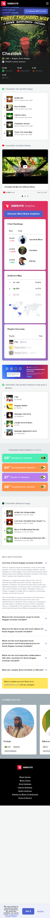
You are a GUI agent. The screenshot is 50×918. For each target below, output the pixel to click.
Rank (11, 231)
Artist (20, 231)
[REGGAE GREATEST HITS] (10, 432)
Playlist (11, 336)
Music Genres (25, 777)
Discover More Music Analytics (23, 213)
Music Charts (25, 780)
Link (21, 342)
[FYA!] (10, 398)
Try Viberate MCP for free (36, 11)
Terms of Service (25, 798)
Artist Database (25, 784)
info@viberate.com (11, 685)
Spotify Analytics (25, 791)
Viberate (9, 3)
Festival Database (25, 787)
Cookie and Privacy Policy (11, 915)
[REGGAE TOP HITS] (10, 415)
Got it (28, 911)
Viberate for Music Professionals (25, 794)
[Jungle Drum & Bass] (10, 424)
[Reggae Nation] (10, 407)
